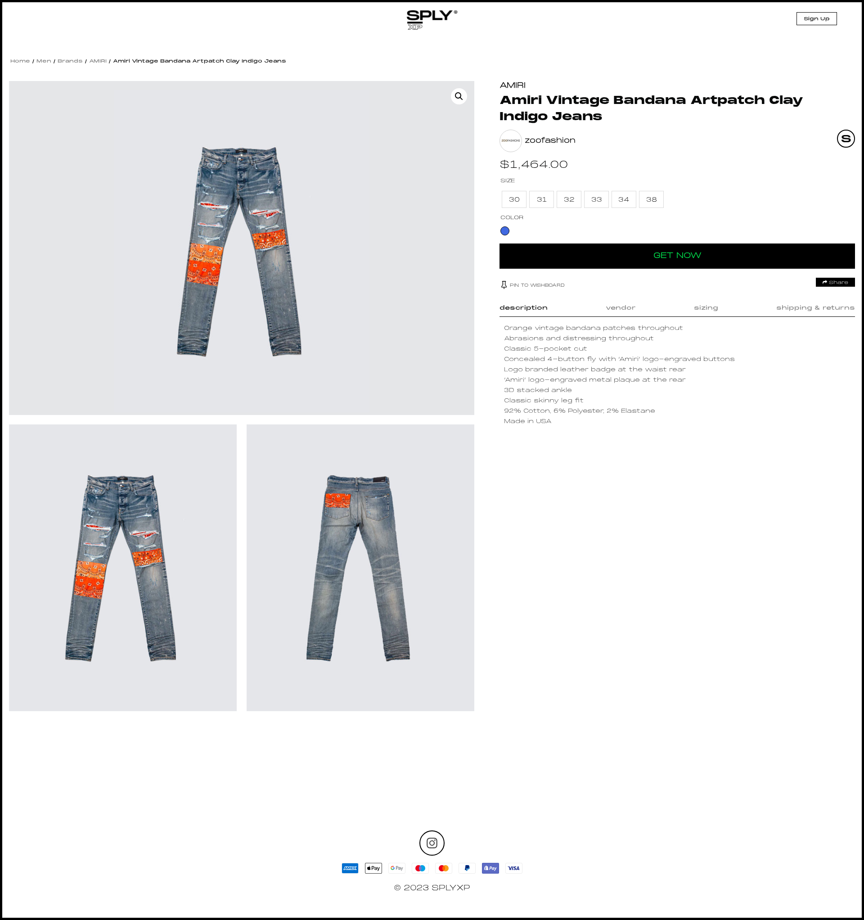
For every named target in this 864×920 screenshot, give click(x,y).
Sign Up (817, 19)
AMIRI (98, 61)
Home (20, 61)
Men (43, 61)
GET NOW (677, 256)
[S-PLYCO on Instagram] (432, 843)
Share (837, 282)
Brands (70, 61)
